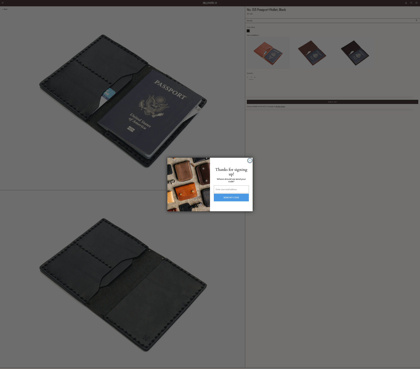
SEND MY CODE (231, 197)
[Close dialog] (250, 160)
